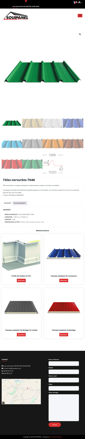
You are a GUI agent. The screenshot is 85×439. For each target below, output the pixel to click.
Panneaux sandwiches (16, 195)
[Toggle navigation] (80, 15)
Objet (50, 384)
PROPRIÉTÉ (7, 203)
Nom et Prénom (54, 359)
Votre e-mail (53, 376)
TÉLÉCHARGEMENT (19, 203)
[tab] (7, 203)
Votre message (53, 392)
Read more (21, 280)
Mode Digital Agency (55, 437)
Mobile (51, 368)
